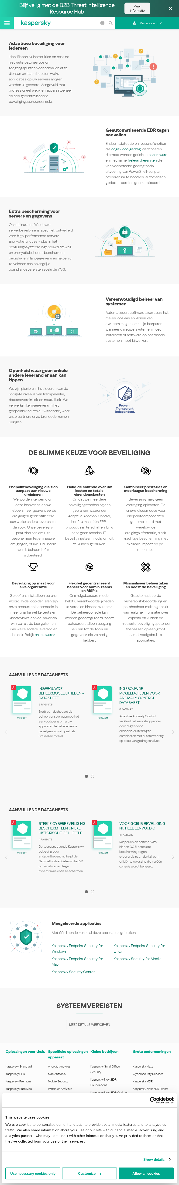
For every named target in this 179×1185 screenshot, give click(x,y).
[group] (49, 726)
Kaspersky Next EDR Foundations (103, 1082)
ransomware (157, 154)
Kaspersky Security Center (73, 972)
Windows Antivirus (60, 1089)
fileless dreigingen (142, 160)
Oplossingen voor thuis (25, 1051)
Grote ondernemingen (152, 1051)
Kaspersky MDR (143, 1081)
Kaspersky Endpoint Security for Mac (77, 962)
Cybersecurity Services (148, 1074)
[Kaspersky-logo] (36, 23)
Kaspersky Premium (18, 1081)
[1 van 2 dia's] (86, 776)
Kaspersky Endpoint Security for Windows (77, 948)
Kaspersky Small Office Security (105, 1069)
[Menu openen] (7, 23)
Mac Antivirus (56, 1074)
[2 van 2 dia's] (92, 776)
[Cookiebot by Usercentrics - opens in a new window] (153, 1100)
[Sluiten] (170, 9)
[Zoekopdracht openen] (110, 23)
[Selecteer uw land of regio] (102, 23)
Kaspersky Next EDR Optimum (109, 1092)
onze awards (45, 634)
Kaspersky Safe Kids (19, 1089)
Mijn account (149, 23)
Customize (87, 1173)
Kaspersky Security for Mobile (138, 959)
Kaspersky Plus (15, 1074)
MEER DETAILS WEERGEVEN (89, 1024)
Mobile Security (58, 1081)
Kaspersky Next (143, 1066)
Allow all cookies (146, 1173)
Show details (154, 1159)
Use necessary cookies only (32, 1173)
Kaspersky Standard (19, 1066)
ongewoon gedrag (126, 149)
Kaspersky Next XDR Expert (150, 1089)
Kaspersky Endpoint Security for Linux (139, 948)
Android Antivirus (59, 1066)
